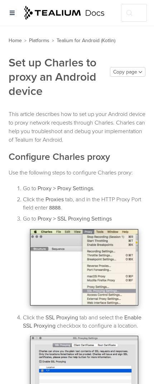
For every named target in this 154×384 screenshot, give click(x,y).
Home (15, 40)
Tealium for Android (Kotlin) (86, 40)
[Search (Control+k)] (134, 13)
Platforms (39, 40)
